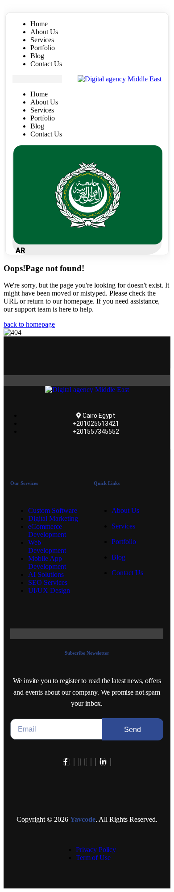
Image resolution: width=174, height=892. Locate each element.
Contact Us (46, 64)
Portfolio (42, 48)
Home (39, 24)
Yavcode (82, 819)
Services (42, 40)
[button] (37, 79)
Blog (37, 56)
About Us (44, 32)
